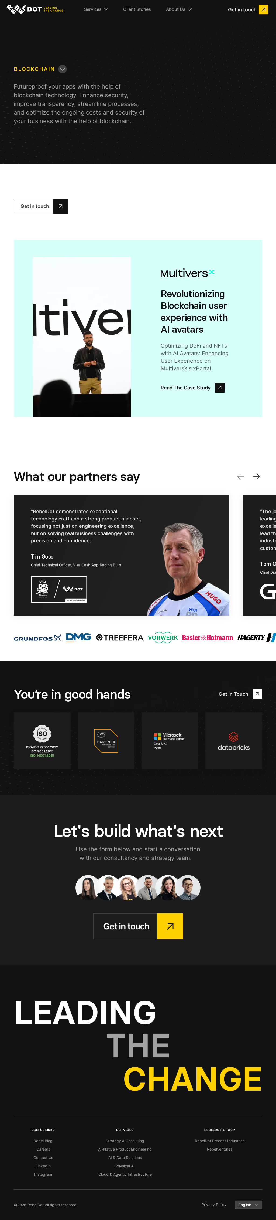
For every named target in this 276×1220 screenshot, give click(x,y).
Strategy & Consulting (125, 1140)
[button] (96, 9)
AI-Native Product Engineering (125, 1149)
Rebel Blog (43, 1140)
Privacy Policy (214, 1204)
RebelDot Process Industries (219, 1140)
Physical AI (124, 1166)
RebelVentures (219, 1149)
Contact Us (43, 1157)
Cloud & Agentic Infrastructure (125, 1174)
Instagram (43, 1174)
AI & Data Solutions (125, 1157)
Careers (43, 1149)
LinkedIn (43, 1166)
